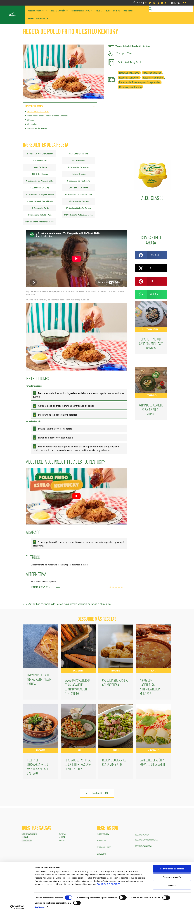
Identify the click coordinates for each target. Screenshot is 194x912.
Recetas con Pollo (153, 77)
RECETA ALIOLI (101, 841)
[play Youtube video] (76, 496)
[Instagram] (154, 3)
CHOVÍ (111, 46)
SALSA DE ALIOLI (27, 841)
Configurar (40, 907)
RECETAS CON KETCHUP (142, 835)
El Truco (30, 119)
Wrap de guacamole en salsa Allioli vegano (151, 410)
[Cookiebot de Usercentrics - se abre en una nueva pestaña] (17, 907)
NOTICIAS (116, 10)
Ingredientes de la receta (38, 111)
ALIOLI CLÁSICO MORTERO (29, 834)
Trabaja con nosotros (37, 18)
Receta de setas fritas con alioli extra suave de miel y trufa (78, 765)
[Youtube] (162, 3)
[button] (94, 106)
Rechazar (172, 885)
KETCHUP (62, 841)
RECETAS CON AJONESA (104, 847)
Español (175, 2)
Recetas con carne (129, 72)
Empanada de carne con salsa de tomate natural (39, 680)
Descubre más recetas (37, 128)
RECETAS (99, 10)
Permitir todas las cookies (172, 869)
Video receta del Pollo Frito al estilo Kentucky (47, 115)
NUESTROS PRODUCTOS (36, 10)
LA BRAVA (25, 837)
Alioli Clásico (152, 198)
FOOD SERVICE (128, 10)
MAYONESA (62, 834)
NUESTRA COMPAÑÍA (58, 10)
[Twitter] (150, 3)
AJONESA (62, 837)
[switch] (123, 898)
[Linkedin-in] (158, 3)
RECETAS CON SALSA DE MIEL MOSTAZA (146, 840)
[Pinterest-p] (166, 3)
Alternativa (32, 124)
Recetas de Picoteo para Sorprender (139, 82)
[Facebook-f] (146, 3)
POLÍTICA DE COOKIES (108, 884)
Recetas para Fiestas (130, 87)
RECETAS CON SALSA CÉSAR (143, 846)
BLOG (108, 10)
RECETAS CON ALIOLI (103, 834)
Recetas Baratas (152, 72)
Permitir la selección (172, 877)
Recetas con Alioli (129, 77)
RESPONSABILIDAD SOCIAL (81, 10)
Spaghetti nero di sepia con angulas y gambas (151, 344)
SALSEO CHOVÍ (101, 854)
